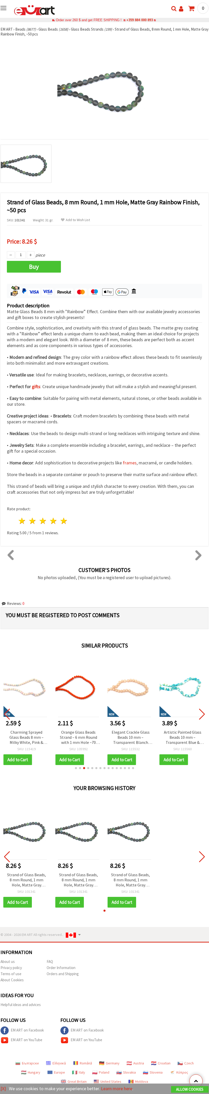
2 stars (33, 521)
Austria (138, 1063)
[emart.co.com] (34, 9)
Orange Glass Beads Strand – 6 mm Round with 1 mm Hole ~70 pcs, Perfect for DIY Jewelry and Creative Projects (78, 738)
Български (30, 1063)
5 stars (64, 521)
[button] (76, 768)
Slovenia (156, 1072)
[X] (3, 1088)
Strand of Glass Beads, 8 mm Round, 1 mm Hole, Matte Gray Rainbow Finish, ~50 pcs (26, 880)
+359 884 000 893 (139, 20)
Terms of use (11, 973)
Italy (82, 1072)
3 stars (43, 521)
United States (110, 1081)
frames (130, 463)
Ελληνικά (59, 1063)
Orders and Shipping (63, 973)
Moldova (141, 1081)
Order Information (61, 967)
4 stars (53, 521)
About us (8, 961)
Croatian (164, 1063)
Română (86, 1063)
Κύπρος (182, 1072)
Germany (113, 1063)
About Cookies (12, 979)
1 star (22, 521)
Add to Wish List (78, 220)
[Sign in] (181, 9)
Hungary (34, 1072)
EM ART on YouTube (26, 1039)
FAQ (50, 961)
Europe (59, 1072)
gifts (36, 386)
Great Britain (77, 1081)
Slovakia (129, 1072)
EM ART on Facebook (27, 1030)
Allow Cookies (189, 1089)
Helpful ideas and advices (21, 1004)
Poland (104, 1072)
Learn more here (116, 1088)
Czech (189, 1063)
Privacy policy (11, 967)
